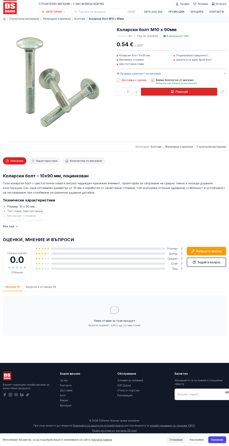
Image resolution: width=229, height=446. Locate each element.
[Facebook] (4, 394)
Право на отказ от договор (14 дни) (114, 430)
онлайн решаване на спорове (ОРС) (172, 425)
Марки (64, 400)
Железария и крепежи (57, 18)
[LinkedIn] (22, 394)
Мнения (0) (13, 286)
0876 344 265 (153, 11)
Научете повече (101, 439)
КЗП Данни (124, 385)
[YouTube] (16, 394)
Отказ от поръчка (128, 390)
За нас (64, 380)
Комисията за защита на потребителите (98, 425)
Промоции (177, 11)
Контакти (216, 11)
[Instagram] (10, 394)
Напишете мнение (209, 251)
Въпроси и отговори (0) (41, 286)
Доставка (66, 390)
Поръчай (182, 91)
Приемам (217, 439)
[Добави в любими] (222, 91)
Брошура (197, 11)
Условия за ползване (130, 380)
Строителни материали (24, 18)
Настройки (197, 439)
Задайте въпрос (209, 262)
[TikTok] (27, 394)
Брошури (65, 405)
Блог (63, 395)
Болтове (79, 18)
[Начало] (4, 18)
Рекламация (124, 395)
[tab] (14, 160)
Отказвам (176, 439)
